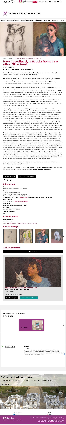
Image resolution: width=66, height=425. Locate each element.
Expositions (29, 20)
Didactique (47, 20)
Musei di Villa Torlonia (25, 13)
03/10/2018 (44, 351)
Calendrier (55, 20)
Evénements (38, 20)
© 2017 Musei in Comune (45, 420)
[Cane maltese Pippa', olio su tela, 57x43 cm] (58, 238)
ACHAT (35, 1)
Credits (47, 421)
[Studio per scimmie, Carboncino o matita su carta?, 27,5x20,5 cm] (10, 238)
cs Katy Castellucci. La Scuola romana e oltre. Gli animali (21, 223)
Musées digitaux (20, 20)
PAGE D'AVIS (23, 197)
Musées (3, 20)
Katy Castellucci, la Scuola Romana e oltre (21, 288)
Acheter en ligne (9, 176)
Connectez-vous (43, 1)
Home (4, 58)
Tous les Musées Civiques (23, 1)
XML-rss (62, 421)
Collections (10, 20)
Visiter (62, 20)
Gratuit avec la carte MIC (27, 176)
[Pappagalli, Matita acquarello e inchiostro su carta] (26, 238)
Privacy (54, 420)
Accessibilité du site (54, 421)
